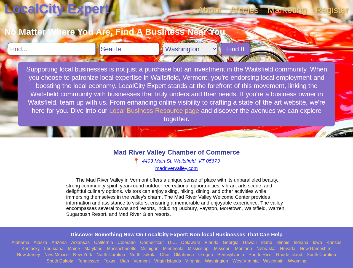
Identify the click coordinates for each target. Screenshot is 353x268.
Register (332, 10)
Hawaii (250, 242)
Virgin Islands (167, 261)
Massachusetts (121, 248)
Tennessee (88, 261)
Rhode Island (289, 254)
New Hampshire (315, 248)
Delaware (190, 242)
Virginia (192, 261)
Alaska (40, 242)
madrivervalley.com (176, 168)
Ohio (164, 254)
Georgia (231, 242)
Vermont (141, 261)
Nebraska (266, 248)
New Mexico (56, 254)
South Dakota (60, 261)
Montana (243, 248)
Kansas (334, 242)
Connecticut (152, 242)
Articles (244, 10)
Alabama (20, 242)
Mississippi (199, 248)
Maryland (93, 248)
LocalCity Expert (56, 8)
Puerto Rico (260, 254)
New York (82, 254)
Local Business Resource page (154, 110)
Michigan (150, 248)
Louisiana (53, 248)
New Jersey (28, 254)
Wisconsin (273, 261)
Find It (235, 49)
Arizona (59, 242)
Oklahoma (184, 254)
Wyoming (297, 261)
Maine (74, 248)
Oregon (205, 254)
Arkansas (80, 242)
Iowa (317, 242)
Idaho (266, 242)
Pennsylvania (230, 254)
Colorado (126, 242)
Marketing (287, 10)
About (209, 10)
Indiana (301, 242)
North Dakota (143, 254)
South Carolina (321, 254)
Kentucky (31, 248)
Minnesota (173, 248)
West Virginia (245, 261)
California (103, 242)
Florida (211, 242)
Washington (216, 261)
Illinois (283, 242)
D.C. (172, 242)
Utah (124, 261)
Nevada (287, 248)
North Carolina (111, 254)
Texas (109, 261)
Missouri (222, 248)
